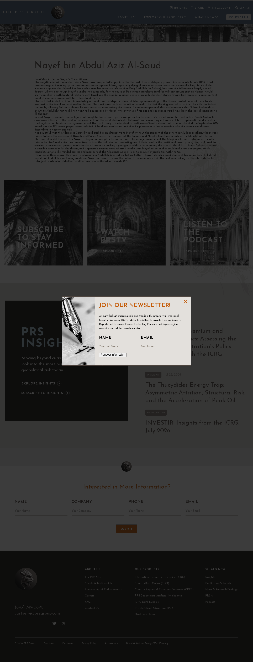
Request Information (113, 354)
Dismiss (185, 301)
